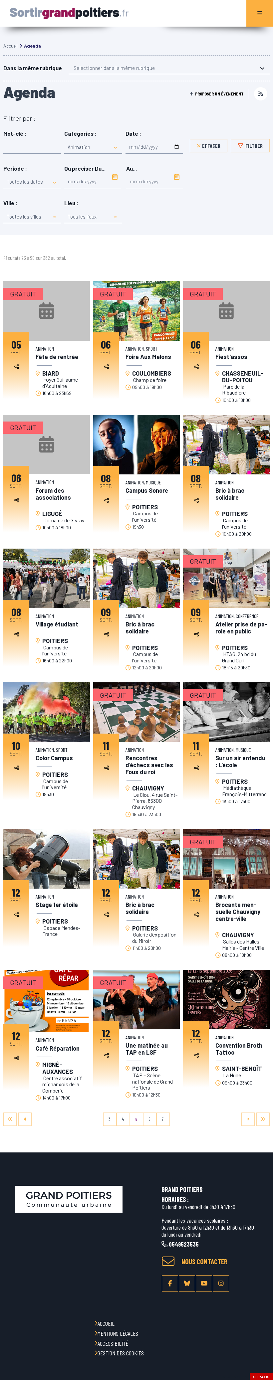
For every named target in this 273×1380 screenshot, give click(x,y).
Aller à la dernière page (263, 1119)
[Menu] (259, 13)
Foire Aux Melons (148, 356)
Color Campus (54, 758)
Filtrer (253, 145)
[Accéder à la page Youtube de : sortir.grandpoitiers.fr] (204, 1283)
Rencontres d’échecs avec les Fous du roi (149, 765)
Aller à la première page (10, 1119)
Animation (79, 147)
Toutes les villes (24, 217)
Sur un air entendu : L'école (240, 761)
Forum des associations (53, 494)
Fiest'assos (231, 356)
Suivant (248, 1119)
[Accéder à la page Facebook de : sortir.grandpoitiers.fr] (170, 1283)
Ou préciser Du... (85, 168)
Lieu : (71, 203)
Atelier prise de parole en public (241, 627)
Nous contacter (204, 1262)
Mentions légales (118, 1333)
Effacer (211, 145)
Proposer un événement (219, 93)
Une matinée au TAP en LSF (147, 1049)
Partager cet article (16, 366)
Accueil (10, 46)
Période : (15, 168)
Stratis (261, 1376)
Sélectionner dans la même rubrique (114, 68)
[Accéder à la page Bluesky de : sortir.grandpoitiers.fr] (187, 1283)
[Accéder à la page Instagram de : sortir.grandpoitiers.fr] (221, 1283)
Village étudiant (57, 624)
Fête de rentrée (57, 356)
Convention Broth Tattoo (238, 1049)
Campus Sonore (147, 490)
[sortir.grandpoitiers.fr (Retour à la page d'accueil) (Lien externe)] (69, 1199)
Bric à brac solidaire (229, 494)
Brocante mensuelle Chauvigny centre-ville (237, 911)
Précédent (25, 1119)
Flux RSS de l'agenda (260, 93)
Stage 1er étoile (57, 904)
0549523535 (183, 1244)
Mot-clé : (14, 133)
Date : (133, 133)
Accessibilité (113, 1343)
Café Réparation (58, 1048)
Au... (131, 168)
